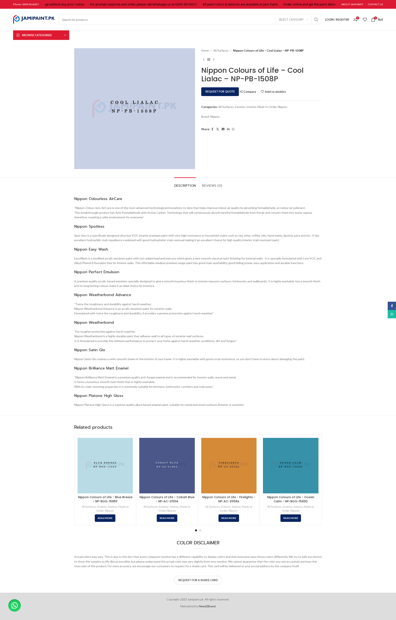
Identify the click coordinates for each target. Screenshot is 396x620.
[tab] (185, 183)
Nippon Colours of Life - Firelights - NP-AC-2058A (228, 499)
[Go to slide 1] (196, 530)
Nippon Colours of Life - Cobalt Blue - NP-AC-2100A (166, 499)
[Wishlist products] (365, 19)
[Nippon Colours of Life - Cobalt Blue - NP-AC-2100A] (167, 465)
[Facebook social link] (212, 129)
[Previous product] (203, 59)
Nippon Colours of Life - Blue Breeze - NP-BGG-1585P (105, 499)
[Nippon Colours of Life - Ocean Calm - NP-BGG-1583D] (290, 465)
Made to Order (266, 107)
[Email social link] (223, 129)
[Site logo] (34, 19)
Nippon (282, 107)
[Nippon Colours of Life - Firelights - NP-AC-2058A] (229, 465)
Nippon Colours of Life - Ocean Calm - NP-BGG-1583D (290, 499)
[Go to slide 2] (200, 530)
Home (205, 50)
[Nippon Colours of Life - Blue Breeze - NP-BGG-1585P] (105, 465)
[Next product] (213, 59)
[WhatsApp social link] (233, 129)
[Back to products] (208, 59)
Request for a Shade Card (198, 580)
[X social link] (217, 129)
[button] (14, 605)
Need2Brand (207, 606)
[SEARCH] (316, 19)
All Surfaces (221, 50)
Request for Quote (220, 91)
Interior (251, 107)
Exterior (240, 107)
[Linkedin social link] (228, 129)
